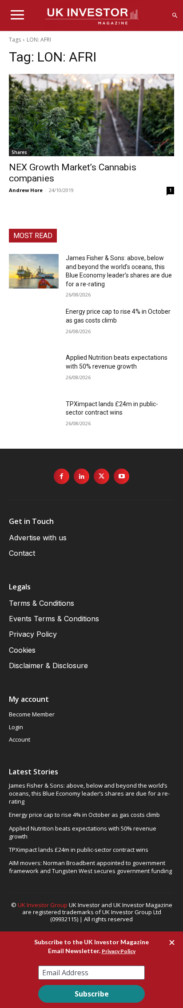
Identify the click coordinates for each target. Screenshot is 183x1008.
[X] (101, 476)
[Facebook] (61, 476)
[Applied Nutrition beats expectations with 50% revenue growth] (34, 371)
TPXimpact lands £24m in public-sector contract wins (78, 850)
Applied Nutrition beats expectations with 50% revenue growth (82, 832)
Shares (19, 152)
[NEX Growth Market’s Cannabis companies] (91, 115)
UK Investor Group (43, 905)
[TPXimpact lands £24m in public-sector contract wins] (34, 417)
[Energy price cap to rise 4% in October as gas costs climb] (34, 325)
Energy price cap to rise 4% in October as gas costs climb (84, 815)
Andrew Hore (26, 190)
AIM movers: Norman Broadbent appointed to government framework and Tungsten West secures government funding (90, 867)
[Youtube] (121, 476)
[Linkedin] (81, 476)
